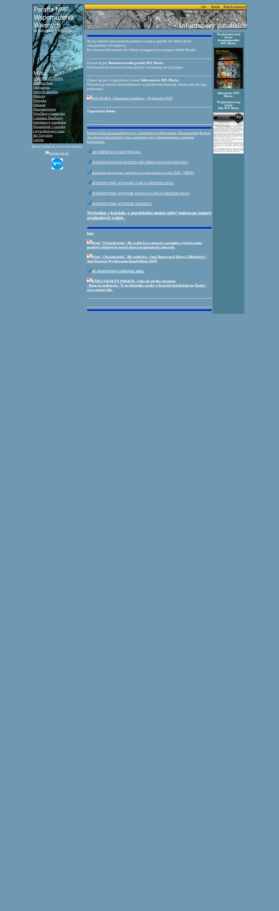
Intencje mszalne (45, 92)
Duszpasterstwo (44, 109)
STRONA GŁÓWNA (48, 79)
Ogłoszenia (41, 87)
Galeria (38, 140)
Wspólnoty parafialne (49, 114)
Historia (39, 96)
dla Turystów (43, 135)
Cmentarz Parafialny (48, 118)
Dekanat (39, 105)
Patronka (39, 100)
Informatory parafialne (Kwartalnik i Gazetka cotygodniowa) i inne (49, 126)
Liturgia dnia (43, 83)
